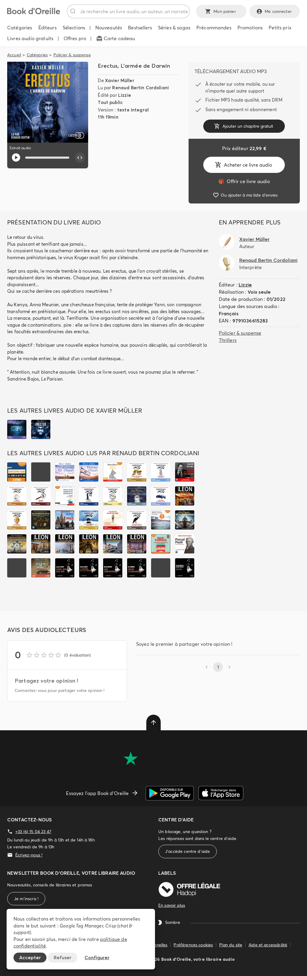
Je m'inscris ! (26, 898)
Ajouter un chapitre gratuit (247, 126)
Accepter (30, 957)
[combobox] (128, 11)
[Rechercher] (73, 11)
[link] (244, 181)
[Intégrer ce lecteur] (80, 158)
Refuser (62, 957)
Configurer (97, 957)
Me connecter (278, 11)
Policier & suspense (72, 55)
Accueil (14, 55)
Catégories (37, 55)
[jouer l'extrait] (16, 157)
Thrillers (228, 340)
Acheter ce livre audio (248, 165)
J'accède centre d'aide (187, 851)
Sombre (172, 922)
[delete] (153, 722)
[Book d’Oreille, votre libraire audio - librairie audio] (33, 13)
